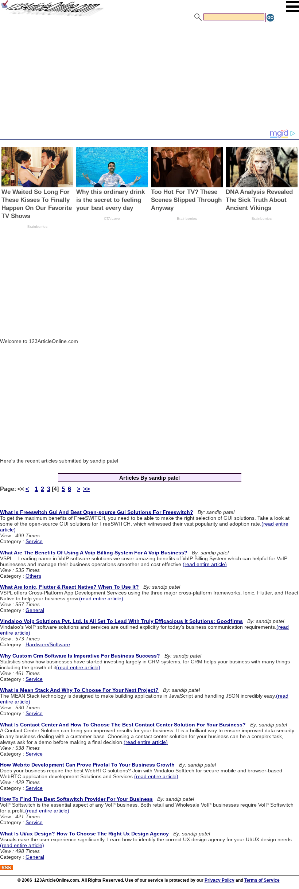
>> (86, 489)
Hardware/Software (48, 644)
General (35, 610)
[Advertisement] (149, 78)
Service (34, 541)
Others (33, 576)
